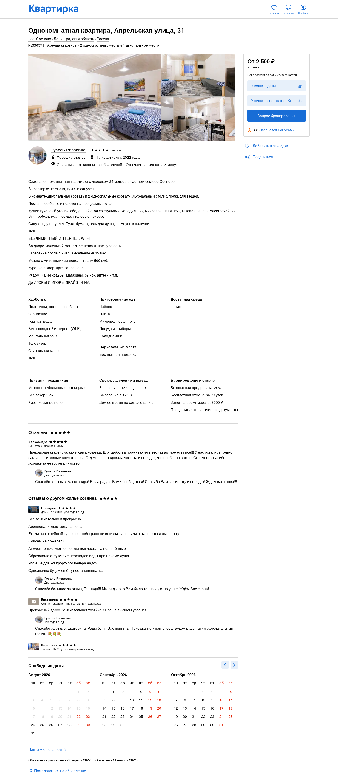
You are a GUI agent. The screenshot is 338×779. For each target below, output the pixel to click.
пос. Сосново (39, 38)
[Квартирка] (56, 9)
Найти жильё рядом (45, 749)
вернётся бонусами (278, 130)
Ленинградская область (74, 38)
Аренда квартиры (62, 45)
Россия (103, 38)
